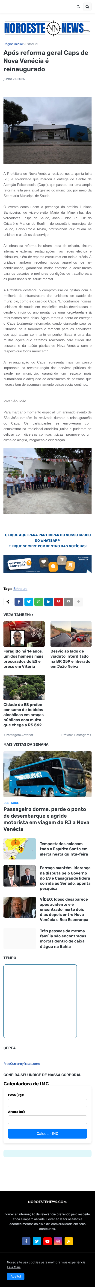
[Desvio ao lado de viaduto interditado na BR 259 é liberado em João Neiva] (71, 634)
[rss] (69, 1241)
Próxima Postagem (75, 735)
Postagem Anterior (19, 735)
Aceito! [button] (16, 1276)
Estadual (31, 44)
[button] (78, 7)
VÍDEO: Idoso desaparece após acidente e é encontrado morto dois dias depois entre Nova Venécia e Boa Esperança (64, 909)
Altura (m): (16, 1112)
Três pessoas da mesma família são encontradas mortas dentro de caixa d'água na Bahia (63, 938)
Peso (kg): (16, 1095)
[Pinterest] (58, 602)
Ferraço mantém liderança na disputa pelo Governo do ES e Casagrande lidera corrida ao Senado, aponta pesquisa (65, 877)
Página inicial (13, 44)
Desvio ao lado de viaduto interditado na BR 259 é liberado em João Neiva (70, 659)
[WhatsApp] (38, 602)
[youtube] (47, 1241)
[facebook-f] (26, 1241)
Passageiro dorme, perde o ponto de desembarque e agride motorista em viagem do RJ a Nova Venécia (46, 819)
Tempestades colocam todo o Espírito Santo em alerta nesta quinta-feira (64, 848)
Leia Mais (14, 1267)
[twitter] (37, 1241)
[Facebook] (19, 602)
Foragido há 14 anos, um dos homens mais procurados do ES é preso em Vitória (23, 659)
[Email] (68, 602)
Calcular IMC (47, 1133)
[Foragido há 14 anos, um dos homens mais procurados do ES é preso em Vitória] (24, 634)
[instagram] (58, 1241)
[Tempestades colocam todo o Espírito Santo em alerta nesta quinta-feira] (19, 848)
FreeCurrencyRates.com (21, 1064)
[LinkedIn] (48, 602)
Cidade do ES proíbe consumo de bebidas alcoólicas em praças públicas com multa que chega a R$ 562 (23, 714)
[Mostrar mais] (78, 602)
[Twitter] (28, 602)
